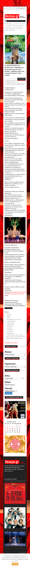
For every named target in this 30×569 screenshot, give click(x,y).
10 (5, 428)
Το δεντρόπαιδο (10, 329)
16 (19, 428)
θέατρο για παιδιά (11, 323)
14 (14, 428)
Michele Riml (10, 326)
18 (7, 430)
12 (10, 428)
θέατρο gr (9, 316)
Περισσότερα (15, 566)
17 (5, 430)
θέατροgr (9, 314)
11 (7, 428)
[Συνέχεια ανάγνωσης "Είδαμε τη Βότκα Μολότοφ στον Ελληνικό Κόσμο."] (15, 517)
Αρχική (15, 23)
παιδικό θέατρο (10, 324)
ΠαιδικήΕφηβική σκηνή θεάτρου (14, 319)
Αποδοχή (15, 564)
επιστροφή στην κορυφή (10, 342)
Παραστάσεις (22, 23)
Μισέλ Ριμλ (9, 328)
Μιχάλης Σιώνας (10, 333)
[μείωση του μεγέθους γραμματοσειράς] (17, 84)
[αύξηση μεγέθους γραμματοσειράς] (19, 84)
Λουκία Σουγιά (16, 80)
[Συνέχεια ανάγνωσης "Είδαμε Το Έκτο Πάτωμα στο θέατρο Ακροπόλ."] (15, 493)
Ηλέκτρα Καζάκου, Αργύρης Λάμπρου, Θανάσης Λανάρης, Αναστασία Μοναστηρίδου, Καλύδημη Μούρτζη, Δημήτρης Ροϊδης (15, 336)
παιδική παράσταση (11, 321)
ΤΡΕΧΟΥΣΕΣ (21, 79)
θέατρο (8, 317)
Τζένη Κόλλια (10, 331)
